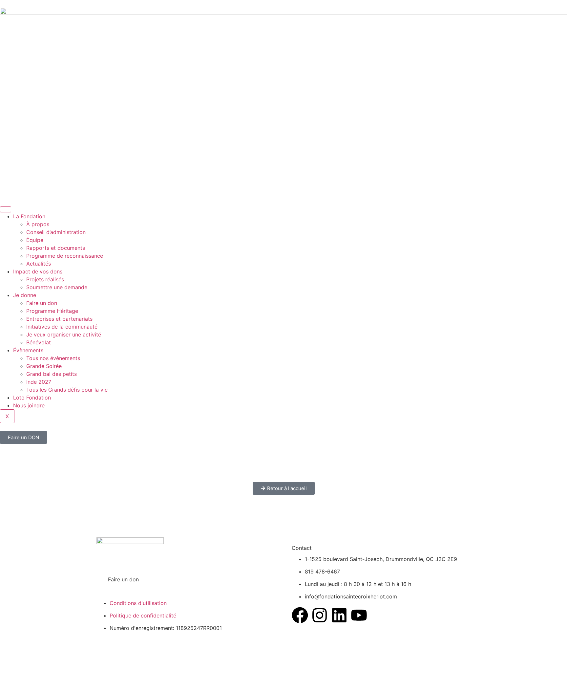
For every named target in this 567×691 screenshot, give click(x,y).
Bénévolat (38, 342)
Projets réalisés (45, 279)
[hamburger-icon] (5, 209)
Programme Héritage (52, 311)
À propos (37, 224)
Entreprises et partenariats (59, 318)
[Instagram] (319, 615)
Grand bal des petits (51, 374)
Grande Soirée (44, 366)
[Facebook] (300, 615)
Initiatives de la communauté (61, 326)
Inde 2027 (38, 381)
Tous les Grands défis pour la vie (67, 389)
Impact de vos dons (37, 271)
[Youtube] (359, 615)
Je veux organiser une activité (63, 334)
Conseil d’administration (56, 232)
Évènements (28, 350)
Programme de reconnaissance (64, 255)
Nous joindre (29, 405)
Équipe (34, 240)
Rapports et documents (55, 248)
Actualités (38, 263)
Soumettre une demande (56, 287)
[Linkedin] (339, 615)
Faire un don (41, 303)
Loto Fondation (32, 397)
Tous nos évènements (53, 358)
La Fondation (29, 216)
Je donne (24, 295)
